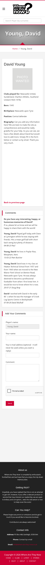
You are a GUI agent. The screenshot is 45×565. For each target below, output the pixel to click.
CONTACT (32, 561)
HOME (8, 558)
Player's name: (12, 322)
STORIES (36, 558)
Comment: (10, 362)
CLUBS (17, 558)
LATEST (26, 558)
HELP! (13, 561)
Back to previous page (14, 202)
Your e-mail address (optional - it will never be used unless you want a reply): (21, 347)
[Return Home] (22, 8)
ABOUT (22, 561)
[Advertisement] (22, 172)
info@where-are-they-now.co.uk (25, 544)
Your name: (11, 333)
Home (15, 48)
